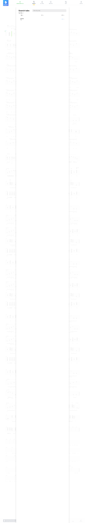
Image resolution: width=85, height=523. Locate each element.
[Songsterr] (5, 3)
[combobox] (22, 15)
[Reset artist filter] (23, 13)
